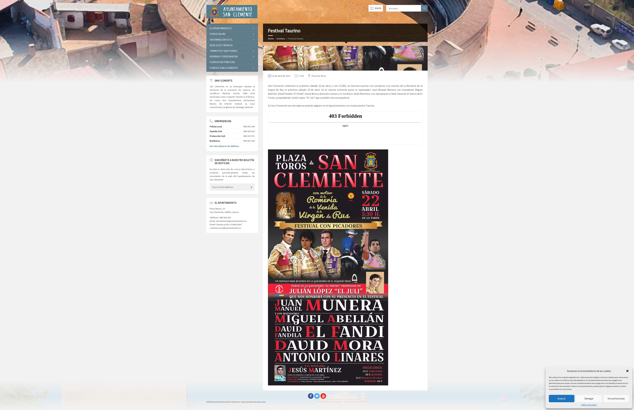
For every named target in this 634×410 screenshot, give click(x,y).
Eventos (281, 38)
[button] (627, 371)
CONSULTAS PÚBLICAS (222, 62)
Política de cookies (589, 405)
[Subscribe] (251, 187)
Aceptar (562, 398)
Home (271, 38)
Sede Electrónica (221, 45)
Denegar (588, 398)
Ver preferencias (616, 398)
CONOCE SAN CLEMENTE (224, 67)
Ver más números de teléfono (224, 146)
